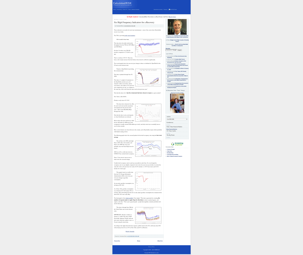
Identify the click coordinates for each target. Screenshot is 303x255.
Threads (165, 9)
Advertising (119, 9)
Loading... (168, 125)
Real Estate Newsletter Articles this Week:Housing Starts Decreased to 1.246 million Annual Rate (177, 65)
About (114, 9)
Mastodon (168, 48)
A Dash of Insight (171, 149)
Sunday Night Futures (180, 59)
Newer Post (117, 241)
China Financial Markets (171, 129)
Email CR (125, 9)
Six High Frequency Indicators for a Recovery (134, 22)
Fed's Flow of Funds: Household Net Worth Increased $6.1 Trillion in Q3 (177, 76)
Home (138, 241)
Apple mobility (129, 198)
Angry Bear (169, 151)
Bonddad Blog (170, 152)
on (133, 236)
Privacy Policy (151, 246)
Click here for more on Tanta (177, 92)
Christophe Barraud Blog (172, 154)
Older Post (160, 241)
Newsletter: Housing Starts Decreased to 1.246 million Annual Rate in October (177, 80)
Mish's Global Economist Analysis (174, 156)
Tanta (129, 9)
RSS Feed (174, 9)
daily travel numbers (130, 35)
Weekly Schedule (135, 9)
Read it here (172, 17)
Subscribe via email (158, 9)
